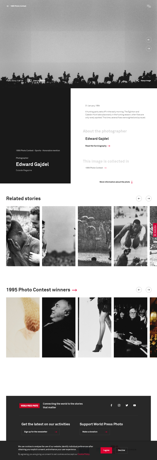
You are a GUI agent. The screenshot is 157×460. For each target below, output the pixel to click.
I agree (106, 450)
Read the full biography (95, 146)
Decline (121, 450)
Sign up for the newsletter (35, 432)
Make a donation (89, 432)
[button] (139, 198)
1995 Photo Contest (18, 6)
